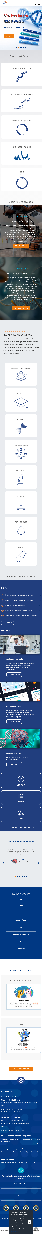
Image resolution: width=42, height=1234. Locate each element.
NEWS (21, 801)
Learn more (21, 246)
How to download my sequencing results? (18, 610)
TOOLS (21, 819)
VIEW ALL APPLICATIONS (21, 576)
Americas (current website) (8, 1162)
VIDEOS (21, 785)
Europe (21, 1162)
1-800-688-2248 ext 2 (16, 1121)
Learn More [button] (15, 1231)
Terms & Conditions (6, 1218)
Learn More (14, 674)
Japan (34, 1162)
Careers (21, 1196)
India (27, 1162)
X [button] (29, 1222)
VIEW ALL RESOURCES (21, 827)
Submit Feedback (21, 1184)
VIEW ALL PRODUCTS (21, 202)
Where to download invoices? (14, 605)
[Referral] (23, 996)
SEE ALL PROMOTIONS (21, 1069)
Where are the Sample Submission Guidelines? (20, 616)
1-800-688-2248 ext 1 (13, 1100)
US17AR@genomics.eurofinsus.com (18, 1123)
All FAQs (7, 623)
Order (9, 45)
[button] (16, 47)
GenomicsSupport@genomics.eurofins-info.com (21, 1102)
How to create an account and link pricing (18, 595)
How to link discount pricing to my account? (19, 600)
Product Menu (21, 308)
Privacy (39, 1218)
